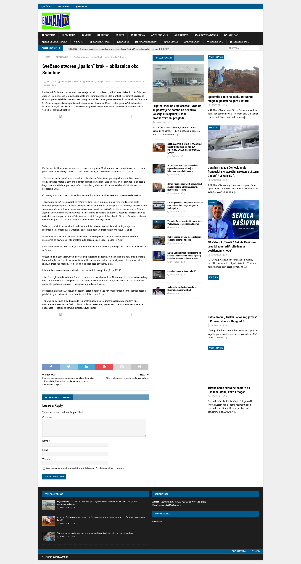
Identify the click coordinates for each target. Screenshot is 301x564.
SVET (121, 35)
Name (45, 441)
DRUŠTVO (183, 35)
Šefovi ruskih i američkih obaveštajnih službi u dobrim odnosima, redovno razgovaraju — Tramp (184, 187)
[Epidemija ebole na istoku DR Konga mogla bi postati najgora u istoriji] (233, 74)
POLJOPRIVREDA (147, 42)
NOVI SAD (232, 35)
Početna (47, 6)
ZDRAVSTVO (216, 42)
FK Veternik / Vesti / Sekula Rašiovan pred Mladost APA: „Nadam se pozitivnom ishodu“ (232, 246)
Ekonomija (90, 81)
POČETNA (49, 35)
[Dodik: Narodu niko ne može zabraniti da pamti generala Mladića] (159, 240)
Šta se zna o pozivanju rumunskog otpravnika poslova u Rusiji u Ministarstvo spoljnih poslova (182, 168)
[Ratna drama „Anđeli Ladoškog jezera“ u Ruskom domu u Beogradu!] (233, 294)
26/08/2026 (216, 105)
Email (45, 450)
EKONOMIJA (161, 35)
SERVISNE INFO (240, 42)
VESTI (87, 35)
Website (46, 459)
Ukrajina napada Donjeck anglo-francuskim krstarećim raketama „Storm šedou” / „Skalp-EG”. (233, 172)
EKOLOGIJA (193, 42)
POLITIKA (69, 35)
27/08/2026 (174, 174)
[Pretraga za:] (243, 48)
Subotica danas (128, 81)
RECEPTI (124, 42)
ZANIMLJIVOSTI (101, 42)
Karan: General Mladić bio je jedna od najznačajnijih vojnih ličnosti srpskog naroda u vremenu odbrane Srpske (184, 256)
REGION (104, 35)
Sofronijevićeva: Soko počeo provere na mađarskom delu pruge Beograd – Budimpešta (185, 205)
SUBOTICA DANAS (208, 35)
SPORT (80, 42)
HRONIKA (139, 35)
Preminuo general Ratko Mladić (181, 271)
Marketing (65, 6)
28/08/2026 (160, 122)
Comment (47, 417)
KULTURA (172, 42)
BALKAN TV (63, 557)
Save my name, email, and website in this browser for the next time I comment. (85, 468)
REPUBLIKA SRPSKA (56, 42)
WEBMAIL (256, 551)
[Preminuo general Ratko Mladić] (159, 274)
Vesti (138, 81)
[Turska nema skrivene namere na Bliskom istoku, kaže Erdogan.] (233, 365)
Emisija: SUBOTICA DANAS (108, 81)
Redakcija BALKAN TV (71, 81)
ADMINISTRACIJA (239, 551)
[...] (176, 134)
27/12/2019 (51, 81)
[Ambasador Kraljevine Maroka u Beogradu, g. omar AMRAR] (159, 290)
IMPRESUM (82, 6)
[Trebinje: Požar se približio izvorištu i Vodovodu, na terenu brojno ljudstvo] (159, 224)
